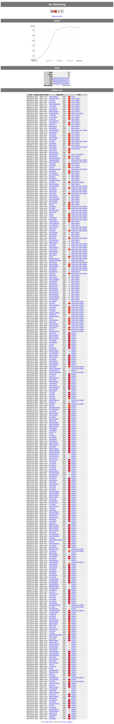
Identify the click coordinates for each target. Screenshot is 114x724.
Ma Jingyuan (53, 156)
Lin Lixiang (52, 340)
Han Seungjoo (53, 240)
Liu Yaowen (53, 437)
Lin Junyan (52, 359)
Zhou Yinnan (53, 385)
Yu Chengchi (53, 649)
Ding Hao (52, 124)
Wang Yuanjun (53, 335)
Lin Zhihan (52, 446)
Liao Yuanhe (53, 122)
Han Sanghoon (54, 296)
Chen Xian (52, 106)
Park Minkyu (53, 268)
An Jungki (52, 245)
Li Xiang (51, 633)
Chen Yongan (53, 389)
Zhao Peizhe (53, 515)
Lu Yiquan (52, 435)
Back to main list (57, 16)
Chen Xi (51, 541)
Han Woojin (53, 178)
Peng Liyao (52, 139)
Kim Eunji (52, 176)
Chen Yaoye (53, 327)
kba (73, 113)
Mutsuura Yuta (53, 549)
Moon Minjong (53, 154)
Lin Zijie (51, 167)
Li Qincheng (53, 217)
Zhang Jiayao (53, 623)
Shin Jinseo (53, 191)
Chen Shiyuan (53, 363)
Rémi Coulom (49, 721)
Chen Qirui (52, 348)
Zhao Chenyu (53, 324)
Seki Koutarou (53, 247)
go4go (77, 98)
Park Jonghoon (54, 184)
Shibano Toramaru (55, 260)
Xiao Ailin (52, 685)
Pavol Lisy (52, 402)
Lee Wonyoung (54, 175)
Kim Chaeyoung (54, 199)
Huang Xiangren (54, 452)
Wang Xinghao (54, 266)
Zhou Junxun (53, 636)
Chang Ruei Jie (54, 454)
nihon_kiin (75, 130)
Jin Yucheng (53, 108)
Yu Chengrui (53, 567)
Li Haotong (52, 135)
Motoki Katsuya (54, 316)
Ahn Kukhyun (53, 232)
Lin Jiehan (52, 702)
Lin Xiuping (52, 521)
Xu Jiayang (52, 188)
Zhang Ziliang (53, 621)
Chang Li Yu (53, 713)
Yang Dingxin (53, 96)
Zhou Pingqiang (54, 450)
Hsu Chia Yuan (54, 210)
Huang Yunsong (54, 312)
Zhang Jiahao (53, 629)
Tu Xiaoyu (52, 163)
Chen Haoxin (53, 564)
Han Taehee (53, 234)
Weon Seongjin (54, 279)
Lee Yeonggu (53, 353)
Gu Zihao (52, 100)
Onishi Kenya (53, 646)
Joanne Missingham (55, 540)
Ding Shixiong (53, 320)
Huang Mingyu (53, 113)
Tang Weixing (53, 221)
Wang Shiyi (52, 145)
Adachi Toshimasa (55, 368)
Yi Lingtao (52, 311)
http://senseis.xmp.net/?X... (61, 83)
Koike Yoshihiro (54, 692)
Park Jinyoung (53, 197)
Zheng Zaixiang (54, 98)
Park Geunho (53, 284)
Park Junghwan (54, 130)
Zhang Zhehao (54, 381)
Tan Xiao (52, 141)
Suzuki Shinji (53, 642)
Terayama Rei (53, 608)
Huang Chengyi (54, 703)
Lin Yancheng (53, 502)
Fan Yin (51, 204)
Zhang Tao (52, 102)
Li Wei (51, 346)
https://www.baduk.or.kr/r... (61, 80)
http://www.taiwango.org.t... (61, 81)
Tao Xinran (52, 134)
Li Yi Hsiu (52, 607)
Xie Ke (51, 214)
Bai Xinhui (52, 519)
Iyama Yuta (52, 229)
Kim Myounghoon (54, 180)
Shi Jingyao (53, 439)
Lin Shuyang (53, 383)
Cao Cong (52, 627)
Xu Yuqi (51, 344)
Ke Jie (51, 257)
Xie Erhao (52, 230)
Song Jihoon (53, 476)
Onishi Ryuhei (53, 562)
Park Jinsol (52, 275)
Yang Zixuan (53, 441)
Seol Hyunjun (53, 201)
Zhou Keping (53, 500)
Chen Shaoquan (54, 387)
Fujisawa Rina (53, 584)
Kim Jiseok (52, 301)
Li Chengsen (53, 117)
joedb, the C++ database (66, 721)
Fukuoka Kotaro (54, 160)
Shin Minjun (53, 128)
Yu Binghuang (53, 517)
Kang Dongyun (54, 186)
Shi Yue (51, 329)
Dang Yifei (52, 119)
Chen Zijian (53, 148)
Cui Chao (52, 631)
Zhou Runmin (53, 152)
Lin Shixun (52, 333)
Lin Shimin (52, 573)
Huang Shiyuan (54, 543)
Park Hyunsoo (53, 560)
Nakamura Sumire (55, 169)
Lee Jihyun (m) (54, 121)
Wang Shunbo (53, 111)
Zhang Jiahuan (54, 378)
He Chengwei (53, 582)
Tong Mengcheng (54, 104)
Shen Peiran (53, 109)
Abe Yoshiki (53, 698)
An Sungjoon (53, 132)
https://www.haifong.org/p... (61, 78)
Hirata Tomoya (53, 709)
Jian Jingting (53, 342)
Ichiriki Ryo (52, 314)
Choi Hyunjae (53, 227)
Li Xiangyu (52, 143)
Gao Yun (52, 674)
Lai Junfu (52, 376)
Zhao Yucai (52, 625)
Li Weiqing (52, 115)
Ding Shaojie (53, 575)
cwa (73, 96)
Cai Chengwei (53, 506)
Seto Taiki (52, 523)
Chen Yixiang (53, 594)
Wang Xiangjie (53, 672)
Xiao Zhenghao (54, 424)
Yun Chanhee (53, 281)
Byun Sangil (53, 126)
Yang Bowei (53, 428)
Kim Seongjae (53, 290)
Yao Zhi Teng (53, 458)
